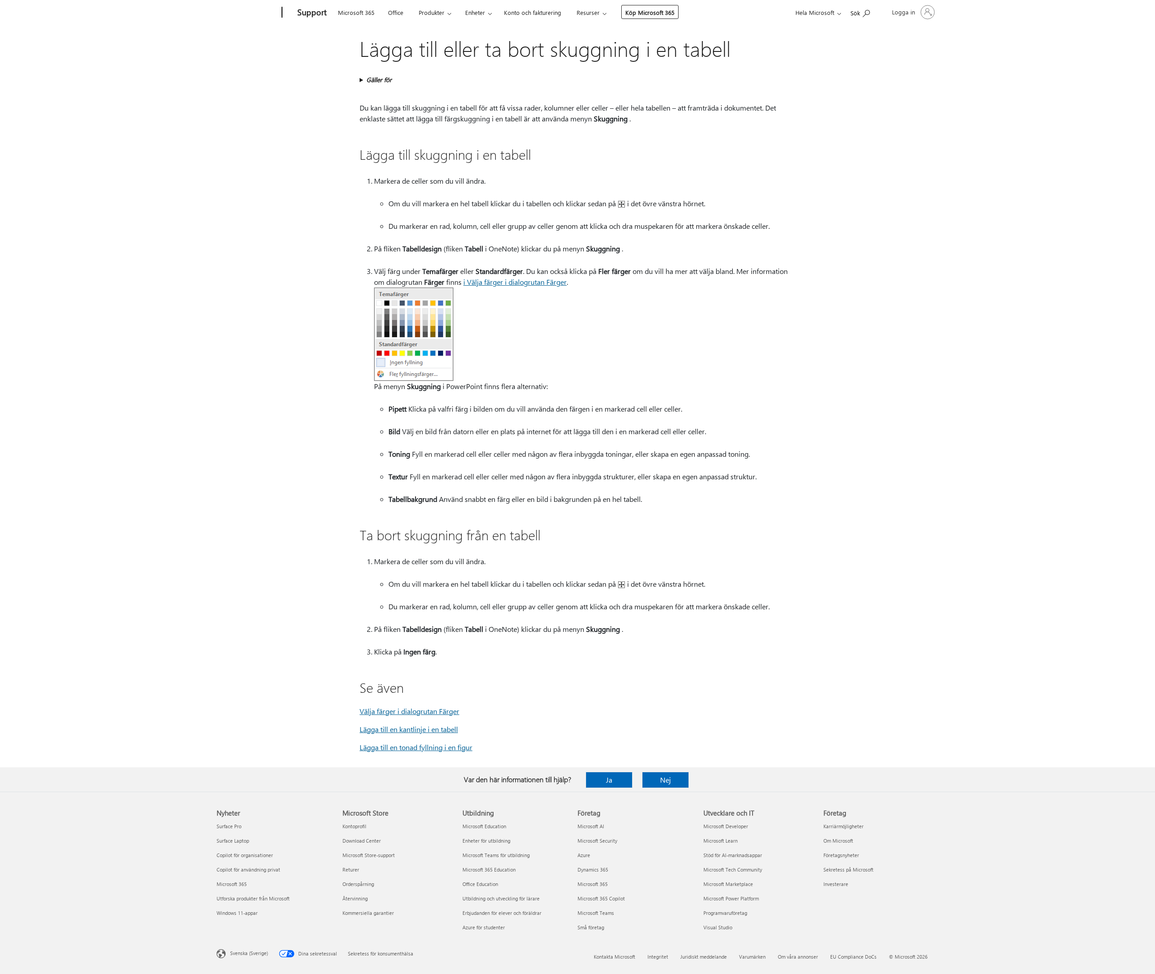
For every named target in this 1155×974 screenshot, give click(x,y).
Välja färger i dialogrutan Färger (409, 711)
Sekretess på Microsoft (848, 869)
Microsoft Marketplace (728, 884)
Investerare (835, 884)
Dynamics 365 (593, 869)
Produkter (431, 12)
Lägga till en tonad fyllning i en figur (416, 747)
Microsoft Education (484, 826)
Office (395, 12)
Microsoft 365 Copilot (601, 898)
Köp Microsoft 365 (650, 12)
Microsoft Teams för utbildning (496, 855)
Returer (350, 869)
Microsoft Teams (596, 912)
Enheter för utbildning (486, 840)
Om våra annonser (798, 956)
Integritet (657, 956)
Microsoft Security (597, 840)
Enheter (475, 12)
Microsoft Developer (725, 826)
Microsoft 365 (356, 12)
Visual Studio (717, 927)
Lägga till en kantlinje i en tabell (409, 729)
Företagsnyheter (841, 855)
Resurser (588, 12)
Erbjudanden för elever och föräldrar (501, 912)
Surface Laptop (233, 840)
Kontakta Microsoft (614, 956)
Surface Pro (229, 826)
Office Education (480, 884)
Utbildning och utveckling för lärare (501, 898)
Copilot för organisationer (245, 855)
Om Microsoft (838, 840)
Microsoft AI (591, 826)
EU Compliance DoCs (853, 956)
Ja (609, 779)
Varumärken (752, 956)
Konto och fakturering (532, 12)
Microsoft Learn (720, 840)
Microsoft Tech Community (732, 869)
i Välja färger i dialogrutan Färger (515, 282)
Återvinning (355, 898)
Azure (584, 855)
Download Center (361, 840)
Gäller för (379, 79)
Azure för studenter (483, 927)
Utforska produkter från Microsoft (253, 898)
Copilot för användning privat (248, 869)
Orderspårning (358, 884)
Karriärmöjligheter (843, 826)
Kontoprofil (354, 826)
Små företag (591, 927)
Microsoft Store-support (368, 855)
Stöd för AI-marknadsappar (732, 855)
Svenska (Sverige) (249, 953)
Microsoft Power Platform (731, 898)
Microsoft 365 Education (489, 869)
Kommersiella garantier (368, 912)
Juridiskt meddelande (703, 956)
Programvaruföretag (725, 912)
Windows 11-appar (237, 912)
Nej (665, 779)
